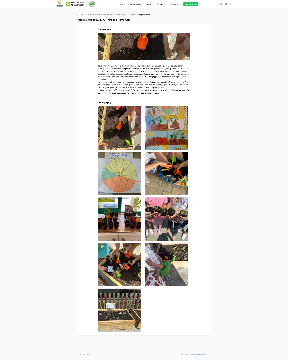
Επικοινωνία (175, 4)
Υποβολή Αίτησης (191, 4)
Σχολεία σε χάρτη (135, 4)
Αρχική (122, 4)
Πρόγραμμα (160, 4)
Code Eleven (203, 354)
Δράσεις (148, 4)
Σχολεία (91, 15)
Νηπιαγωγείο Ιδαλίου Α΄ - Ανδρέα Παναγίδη (111, 15)
